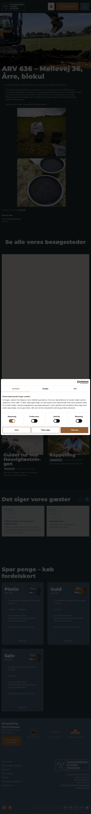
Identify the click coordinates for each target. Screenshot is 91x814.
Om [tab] (75, 389)
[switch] (34, 421)
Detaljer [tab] (46, 389)
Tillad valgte (45, 430)
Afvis (17, 430)
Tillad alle (74, 430)
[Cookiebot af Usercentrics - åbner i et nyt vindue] (78, 382)
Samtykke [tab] (16, 389)
